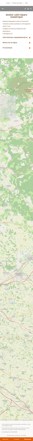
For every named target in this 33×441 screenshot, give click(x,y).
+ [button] (2, 61)
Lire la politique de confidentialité (9, 432)
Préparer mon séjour (17, 3)
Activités (27, 3)
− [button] (2, 63)
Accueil (8, 3)
